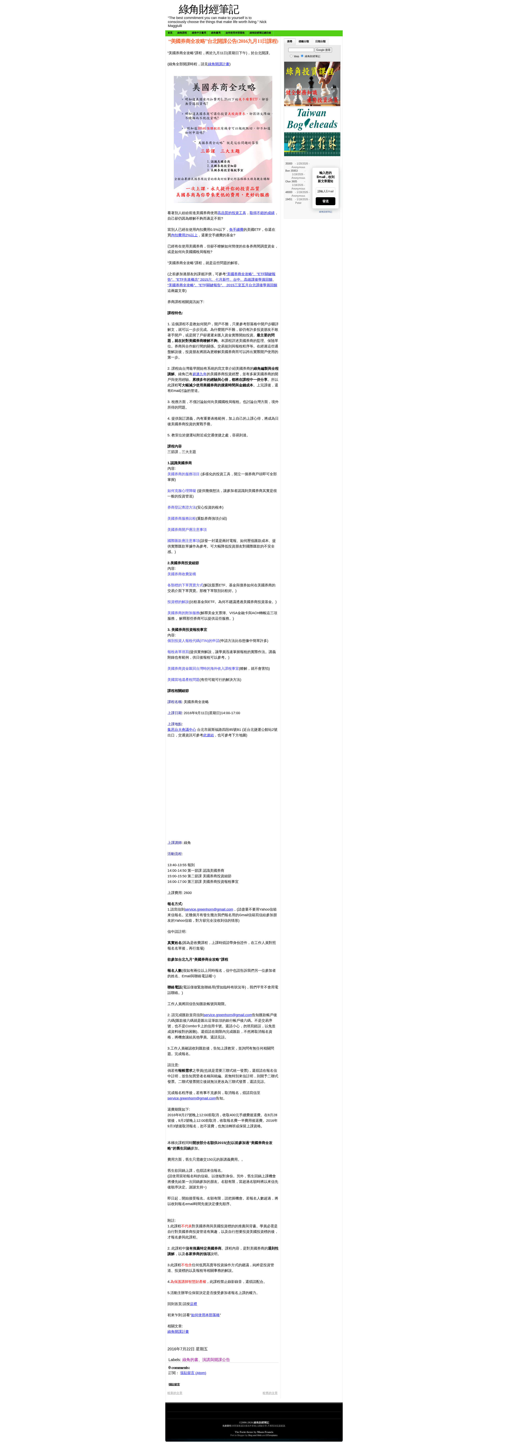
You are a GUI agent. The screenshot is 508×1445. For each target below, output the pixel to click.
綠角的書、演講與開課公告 (206, 1359)
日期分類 (320, 41)
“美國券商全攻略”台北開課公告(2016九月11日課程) (223, 41)
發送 (325, 201)
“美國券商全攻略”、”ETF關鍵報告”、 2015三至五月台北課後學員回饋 (222, 285)
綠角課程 (182, 32)
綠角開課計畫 (218, 64)
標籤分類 (304, 41)
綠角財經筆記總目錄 (260, 32)
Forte (243, 1432)
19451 (288, 199)
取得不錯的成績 (262, 213)
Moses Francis (265, 1432)
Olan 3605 (291, 181)
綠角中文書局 (199, 32)
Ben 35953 (291, 170)
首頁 (170, 32)
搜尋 (289, 41)
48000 (288, 192)
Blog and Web (255, 1435)
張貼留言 (174, 1384)
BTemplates (272, 1435)
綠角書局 (216, 32)
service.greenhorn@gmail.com (209, 909)
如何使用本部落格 (235, 32)
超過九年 (199, 374)
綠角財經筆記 (209, 9)
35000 (288, 163)
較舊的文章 (270, 1393)
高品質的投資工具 (231, 213)
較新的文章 (174, 1393)
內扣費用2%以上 (184, 235)
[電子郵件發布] (251, 1349)
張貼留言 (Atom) (193, 1373)
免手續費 (236, 230)
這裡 (193, 1304)
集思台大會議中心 (181, 730)
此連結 (208, 735)
